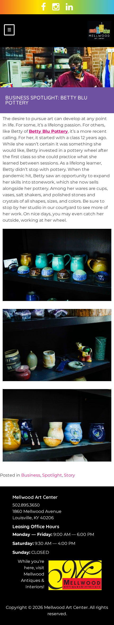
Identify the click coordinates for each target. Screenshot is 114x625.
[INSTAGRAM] (55, 7)
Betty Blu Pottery (48, 131)
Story (69, 475)
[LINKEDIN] (69, 7)
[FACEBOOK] (43, 7)
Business (30, 475)
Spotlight (52, 475)
